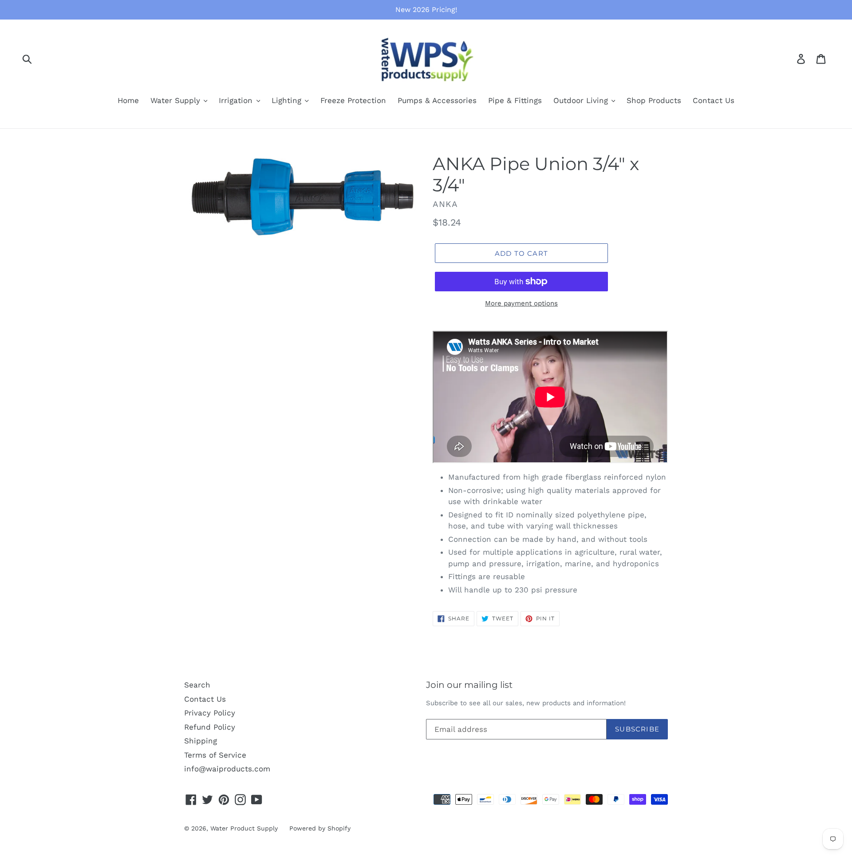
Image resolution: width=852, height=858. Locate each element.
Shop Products (654, 100)
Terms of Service (215, 755)
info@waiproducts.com (227, 768)
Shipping (200, 740)
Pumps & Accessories (437, 100)
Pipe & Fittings (515, 100)
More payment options (521, 303)
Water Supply (176, 100)
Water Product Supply (244, 828)
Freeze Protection (353, 100)
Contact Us (713, 100)
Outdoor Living (582, 100)
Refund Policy (209, 727)
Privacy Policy (209, 712)
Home (128, 100)
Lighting (288, 100)
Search (197, 684)
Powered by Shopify (320, 828)
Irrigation (237, 100)
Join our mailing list (469, 684)
